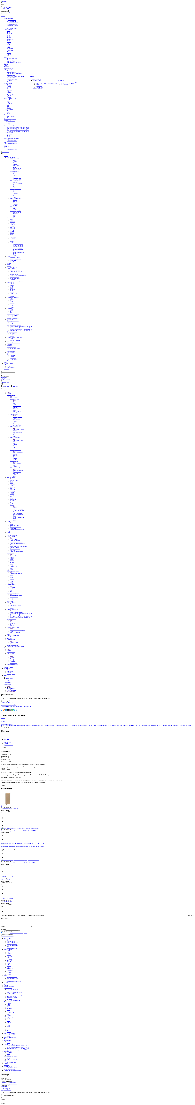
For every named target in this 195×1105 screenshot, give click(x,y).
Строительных (13, 359)
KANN (11, 322)
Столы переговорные (18, 252)
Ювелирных (13, 355)
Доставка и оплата (8, 363)
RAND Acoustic (14, 315)
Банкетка (15, 164)
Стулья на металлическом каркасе (18, 275)
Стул (14, 176)
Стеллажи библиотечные (13, 343)
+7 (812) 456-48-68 (7, 7)
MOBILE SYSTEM (15, 340)
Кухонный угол (17, 178)
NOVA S (12, 234)
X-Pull (11, 338)
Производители (11, 367)
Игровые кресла (14, 274)
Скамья (15, 200)
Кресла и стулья (11, 268)
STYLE (12, 233)
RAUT (11, 304)
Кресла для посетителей (16, 271)
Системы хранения (18, 246)
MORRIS (12, 303)
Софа (14, 167)
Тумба (14, 172)
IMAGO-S (12, 228)
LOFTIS (12, 231)
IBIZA (11, 334)
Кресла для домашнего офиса (17, 272)
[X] (8, 710)
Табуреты (12, 279)
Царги (14, 255)
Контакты (6, 369)
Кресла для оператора (15, 270)
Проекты (6, 349)
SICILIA (12, 336)
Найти (2, 1099)
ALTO (11, 300)
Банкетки (9, 345)
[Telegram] (16, 710)
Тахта (14, 195)
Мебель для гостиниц (13, 321)
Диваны (12, 296)
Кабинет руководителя (13, 297)
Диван (14, 160)
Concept (12, 242)
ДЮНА (12, 286)
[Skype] (14, 710)
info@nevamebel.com (7, 702)
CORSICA (12, 333)
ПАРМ (11, 290)
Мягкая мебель (11, 282)
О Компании (7, 365)
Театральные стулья (15, 278)
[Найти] (1, 6)
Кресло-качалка (17, 162)
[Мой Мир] (6, 710)
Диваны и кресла (14, 158)
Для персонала (13, 260)
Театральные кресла (15, 348)
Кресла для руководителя (16, 281)
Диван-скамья (16, 165)
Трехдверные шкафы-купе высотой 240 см (21, 330)
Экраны (15, 253)
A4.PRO (12, 241)
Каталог (6, 156)
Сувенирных (13, 358)
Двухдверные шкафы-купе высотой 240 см (21, 327)
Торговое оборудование (13, 318)
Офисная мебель (11, 217)
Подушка (15, 213)
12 (1, 806)
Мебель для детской (15, 211)
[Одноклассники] (4, 710)
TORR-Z (12, 307)
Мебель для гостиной (15, 180)
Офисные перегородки (13, 314)
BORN (11, 305)
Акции (5, 362)
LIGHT (11, 323)
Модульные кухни (12, 332)
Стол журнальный (17, 183)
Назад (8, 392)
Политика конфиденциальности (9, 1084)
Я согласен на (14, 933)
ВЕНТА (12, 283)
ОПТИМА (12, 289)
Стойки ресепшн (11, 308)
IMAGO (12, 226)
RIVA (11, 235)
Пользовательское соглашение (8, 1082)
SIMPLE (12, 230)
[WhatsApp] (12, 710)
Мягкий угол (16, 169)
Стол (14, 186)
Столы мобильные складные (14, 337)
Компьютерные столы (15, 259)
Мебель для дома (11, 157)
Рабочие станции (17, 248)
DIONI (11, 299)
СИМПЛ (12, 292)
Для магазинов (11, 354)
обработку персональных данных (18, 933)
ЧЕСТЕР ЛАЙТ (14, 293)
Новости (9, 366)
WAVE (11, 219)
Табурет (15, 175)
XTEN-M (12, 222)
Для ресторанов (11, 351)
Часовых (12, 356)
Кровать (15, 194)
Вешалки (9, 266)
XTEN (11, 220)
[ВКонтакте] (1, 710)
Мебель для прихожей (16, 198)
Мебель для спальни (15, 189)
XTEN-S (12, 223)
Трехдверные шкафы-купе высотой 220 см (21, 329)
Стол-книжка (16, 173)
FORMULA (13, 237)
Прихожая (15, 201)
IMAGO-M (12, 227)
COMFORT (13, 238)
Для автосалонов (11, 352)
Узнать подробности (18, 12)
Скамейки (9, 344)
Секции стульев (11, 347)
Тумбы (14, 250)
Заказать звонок (11, 691)
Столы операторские (18, 245)
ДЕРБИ (12, 285)
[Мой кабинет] (1, 14)
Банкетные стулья (14, 277)
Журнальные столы (15, 257)
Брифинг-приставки (18, 244)
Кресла (11, 294)
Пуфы (8, 341)
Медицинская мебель (12, 360)
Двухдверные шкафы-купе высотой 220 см (21, 326)
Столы (9, 256)
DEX (11, 311)
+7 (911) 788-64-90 (7, 8)
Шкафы (9, 263)
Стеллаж (15, 182)
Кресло (15, 161)
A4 (10, 239)
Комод (14, 187)
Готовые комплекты (18, 249)
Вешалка (15, 205)
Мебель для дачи (14, 206)
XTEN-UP (12, 224)
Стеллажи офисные (12, 267)
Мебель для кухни (15, 171)
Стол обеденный (17, 179)
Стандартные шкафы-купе (14, 325)
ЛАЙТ (11, 288)
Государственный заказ (7, 12)
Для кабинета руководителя (17, 261)
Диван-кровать (17, 168)
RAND (11, 316)
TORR (11, 301)
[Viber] (10, 710)
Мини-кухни (10, 319)
